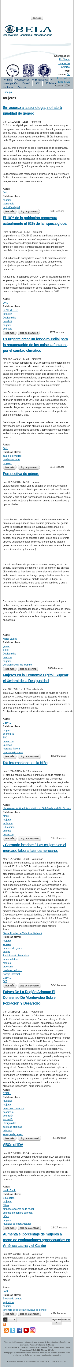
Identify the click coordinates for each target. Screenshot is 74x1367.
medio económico (12, 970)
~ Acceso (20, 87)
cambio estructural (13, 752)
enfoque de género (13, 1134)
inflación (7, 313)
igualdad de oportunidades (17, 1223)
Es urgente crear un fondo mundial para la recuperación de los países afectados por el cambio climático (35, 345)
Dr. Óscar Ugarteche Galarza (64, 63)
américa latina (10, 959)
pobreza (7, 328)
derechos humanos (13, 1108)
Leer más (11, 212)
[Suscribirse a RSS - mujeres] (4, 1323)
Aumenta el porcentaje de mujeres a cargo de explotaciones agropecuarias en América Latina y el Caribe (36, 1240)
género (6, 646)
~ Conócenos (22, 79)
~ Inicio (8, 79)
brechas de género (13, 948)
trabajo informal (11, 974)
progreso (7, 1220)
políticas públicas (12, 1126)
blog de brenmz (28, 669)
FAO (5, 1291)
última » (66, 1319)
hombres (7, 657)
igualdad (7, 745)
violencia (8, 823)
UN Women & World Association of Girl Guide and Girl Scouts (37, 808)
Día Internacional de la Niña (25, 763)
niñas (6, 815)
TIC (5, 737)
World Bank (9, 1190)
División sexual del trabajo (17, 664)
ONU (5, 192)
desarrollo (8, 741)
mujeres (7, 200)
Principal (7, 92)
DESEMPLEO (10, 310)
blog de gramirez (29, 211)
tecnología (8, 203)
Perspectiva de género (21, 474)
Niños (6, 1205)
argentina (8, 966)
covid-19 (7, 321)
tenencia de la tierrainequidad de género (24, 1309)
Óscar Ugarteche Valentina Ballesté (22, 933)
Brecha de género (12, 1298)
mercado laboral (11, 748)
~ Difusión (25, 83)
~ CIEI (37, 83)
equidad (7, 830)
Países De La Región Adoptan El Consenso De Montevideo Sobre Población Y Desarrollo (29, 997)
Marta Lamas (10, 638)
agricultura (8, 1302)
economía (8, 733)
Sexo (6, 649)
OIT (5, 981)
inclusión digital (11, 207)
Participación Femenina (16, 955)
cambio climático (12, 455)
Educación (8, 827)
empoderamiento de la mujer (18, 1208)
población (8, 1115)
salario (6, 951)
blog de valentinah (29, 756)
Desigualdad (9, 317)
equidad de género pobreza (17, 1212)
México (7, 963)
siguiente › (56, 1321)
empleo (7, 944)
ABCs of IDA (13, 1145)
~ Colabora (50, 83)
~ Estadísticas (40, 79)
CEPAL (7, 722)
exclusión (8, 1119)
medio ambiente (11, 459)
